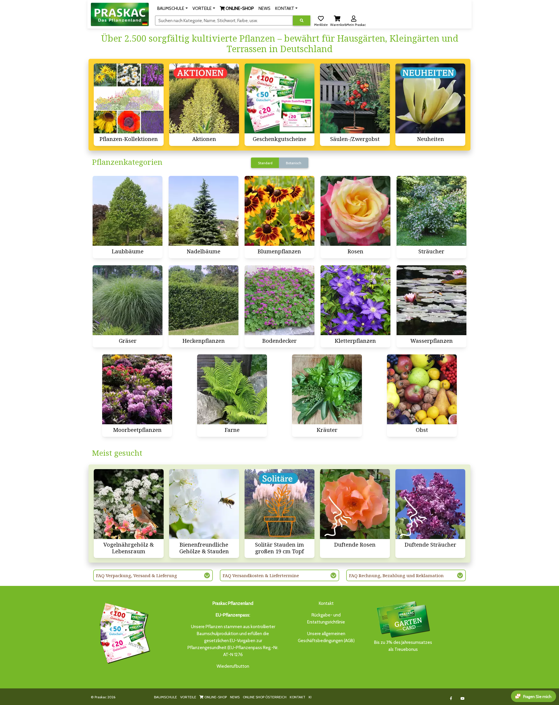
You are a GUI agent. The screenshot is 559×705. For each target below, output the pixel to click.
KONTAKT (297, 697)
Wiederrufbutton (233, 666)
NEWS (235, 697)
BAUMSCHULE (165, 697)
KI (310, 697)
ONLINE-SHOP (215, 697)
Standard (265, 163)
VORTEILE (188, 697)
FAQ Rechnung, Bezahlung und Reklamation (396, 575)
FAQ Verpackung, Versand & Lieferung (136, 575)
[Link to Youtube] (463, 698)
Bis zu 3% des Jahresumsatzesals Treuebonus (403, 646)
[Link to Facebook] (451, 698)
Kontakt (326, 603)
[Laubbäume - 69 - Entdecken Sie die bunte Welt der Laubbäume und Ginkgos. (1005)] (127, 211)
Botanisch (293, 163)
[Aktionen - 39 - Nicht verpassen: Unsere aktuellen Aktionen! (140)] (204, 98)
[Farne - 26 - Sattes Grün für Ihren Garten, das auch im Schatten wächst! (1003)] (232, 389)
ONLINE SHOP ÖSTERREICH (264, 697)
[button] (172, 8)
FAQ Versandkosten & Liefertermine (261, 575)
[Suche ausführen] (301, 20)
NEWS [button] (264, 8)
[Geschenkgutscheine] (123, 632)
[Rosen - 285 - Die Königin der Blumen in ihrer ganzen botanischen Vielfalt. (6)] (355, 211)
